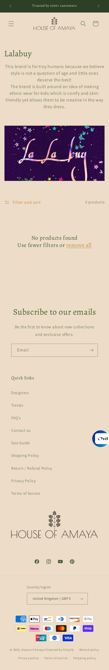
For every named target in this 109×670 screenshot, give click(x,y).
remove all (79, 245)
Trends (17, 405)
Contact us (21, 430)
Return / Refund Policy (31, 468)
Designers (20, 392)
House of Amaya (33, 650)
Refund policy (89, 650)
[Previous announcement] (10, 6)
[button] (11, 24)
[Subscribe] (91, 350)
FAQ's (16, 417)
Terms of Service (26, 493)
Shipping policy (84, 658)
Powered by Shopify (59, 650)
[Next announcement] (99, 6)
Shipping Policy (25, 455)
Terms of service (56, 658)
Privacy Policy (23, 480)
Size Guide (20, 442)
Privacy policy (28, 658)
